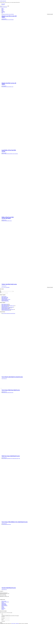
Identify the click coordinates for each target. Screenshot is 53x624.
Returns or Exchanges (4, 605)
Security (3, 609)
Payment (3, 602)
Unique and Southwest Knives (6, 310)
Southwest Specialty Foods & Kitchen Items (7, 309)
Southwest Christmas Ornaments (6, 299)
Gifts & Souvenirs (4, 296)
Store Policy (17, 623)
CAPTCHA (3, 621)
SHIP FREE (5, 287)
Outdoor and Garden (4, 298)
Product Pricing (4, 603)
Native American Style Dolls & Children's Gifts (8, 305)
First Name (3, 616)
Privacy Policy (3, 608)
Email (3, 619)
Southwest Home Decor (5, 300)
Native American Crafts (5, 297)
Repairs (3, 606)
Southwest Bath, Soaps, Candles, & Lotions (7, 307)
